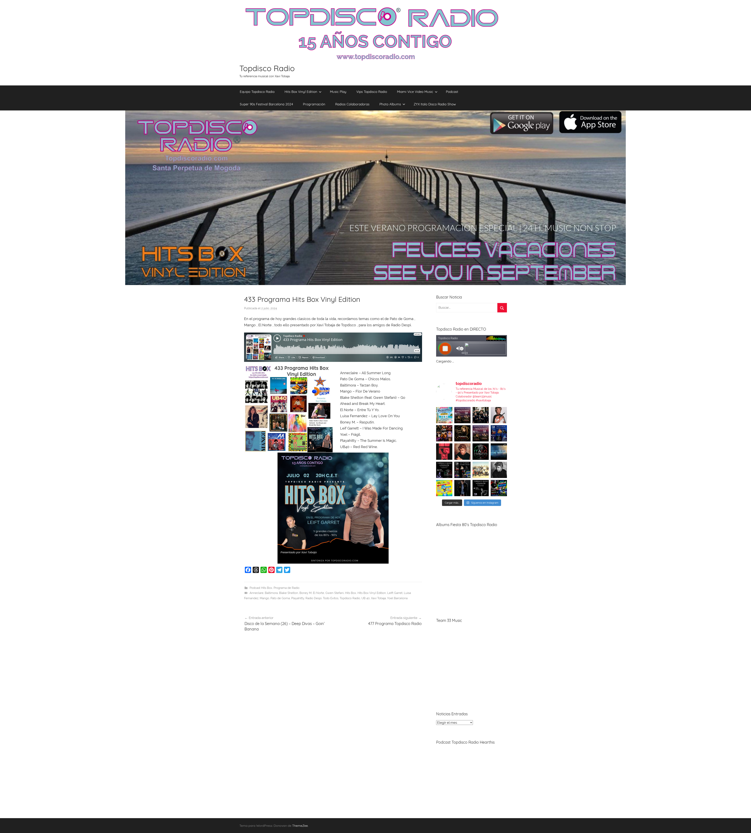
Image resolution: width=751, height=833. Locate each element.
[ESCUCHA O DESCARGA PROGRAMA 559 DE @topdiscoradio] (462, 415)
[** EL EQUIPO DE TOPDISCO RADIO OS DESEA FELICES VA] (444, 415)
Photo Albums (390, 104)
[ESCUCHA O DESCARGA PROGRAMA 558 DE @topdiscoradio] (499, 433)
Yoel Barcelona (397, 598)
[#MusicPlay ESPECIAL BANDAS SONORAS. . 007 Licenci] (444, 433)
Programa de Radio (286, 588)
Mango (264, 598)
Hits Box (350, 593)
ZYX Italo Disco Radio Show (435, 104)
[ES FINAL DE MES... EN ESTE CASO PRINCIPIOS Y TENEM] (499, 488)
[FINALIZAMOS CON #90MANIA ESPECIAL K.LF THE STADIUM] (444, 451)
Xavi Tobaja (378, 598)
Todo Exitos (330, 598)
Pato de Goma (280, 598)
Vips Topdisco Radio (371, 92)
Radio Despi (313, 598)
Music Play (338, 92)
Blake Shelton (288, 593)
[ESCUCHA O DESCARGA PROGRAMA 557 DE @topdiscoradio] (462, 470)
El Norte (318, 593)
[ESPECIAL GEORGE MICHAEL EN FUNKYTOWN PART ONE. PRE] (499, 470)
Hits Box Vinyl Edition (301, 92)
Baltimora (271, 593)
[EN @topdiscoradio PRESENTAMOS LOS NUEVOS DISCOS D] (444, 470)
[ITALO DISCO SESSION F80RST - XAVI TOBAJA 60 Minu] (481, 451)
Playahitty (297, 598)
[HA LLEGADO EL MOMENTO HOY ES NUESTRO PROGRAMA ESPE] (481, 433)
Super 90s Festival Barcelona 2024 (266, 104)
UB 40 (365, 598)
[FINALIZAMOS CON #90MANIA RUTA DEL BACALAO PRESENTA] (481, 470)
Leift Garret (394, 593)
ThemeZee (300, 826)
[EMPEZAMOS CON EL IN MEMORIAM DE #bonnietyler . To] (462, 433)
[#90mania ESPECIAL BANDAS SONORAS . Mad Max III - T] (481, 415)
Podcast (452, 92)
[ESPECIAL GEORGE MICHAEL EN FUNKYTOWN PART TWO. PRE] (462, 451)
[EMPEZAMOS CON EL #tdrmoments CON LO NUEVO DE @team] (499, 451)
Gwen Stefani (334, 593)
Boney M (305, 593)
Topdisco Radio (267, 68)
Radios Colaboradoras (352, 104)
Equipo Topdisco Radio (257, 92)
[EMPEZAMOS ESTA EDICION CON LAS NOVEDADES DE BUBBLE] (462, 488)
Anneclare (256, 593)
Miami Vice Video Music (415, 92)
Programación (314, 104)
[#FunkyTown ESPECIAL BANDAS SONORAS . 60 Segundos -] (499, 415)
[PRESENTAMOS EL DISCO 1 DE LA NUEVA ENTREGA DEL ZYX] (444, 488)
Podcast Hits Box (261, 588)
